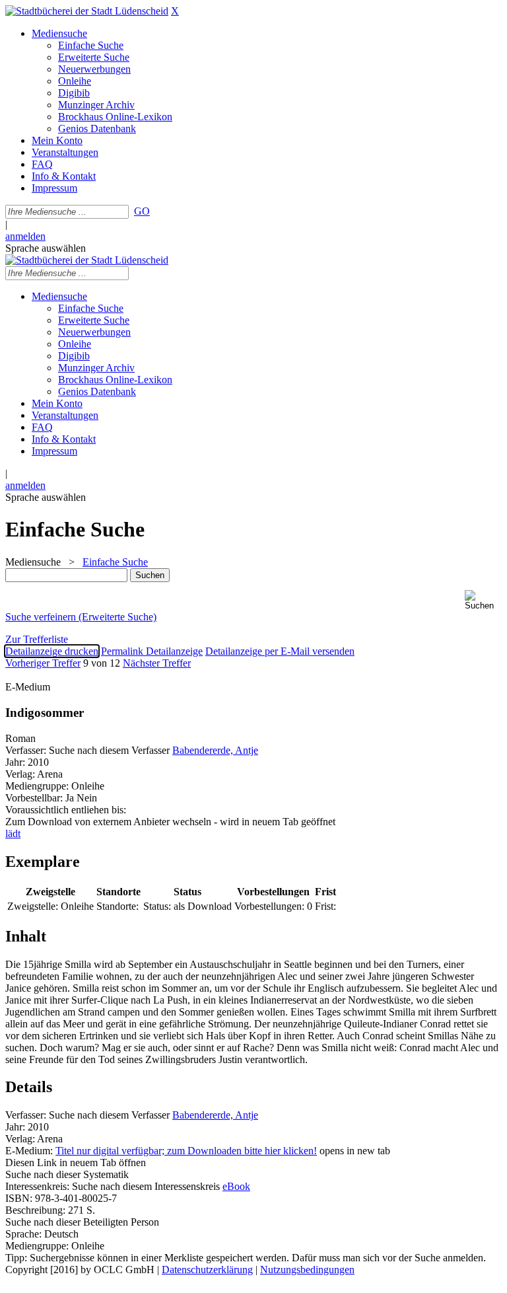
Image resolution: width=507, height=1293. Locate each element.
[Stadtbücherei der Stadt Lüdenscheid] (86, 11)
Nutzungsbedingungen (307, 1269)
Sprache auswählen (45, 248)
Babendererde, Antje (215, 750)
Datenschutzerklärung (207, 1269)
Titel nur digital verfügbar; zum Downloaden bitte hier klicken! (186, 1150)
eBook (236, 1186)
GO (142, 211)
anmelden (25, 236)
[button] (483, 600)
